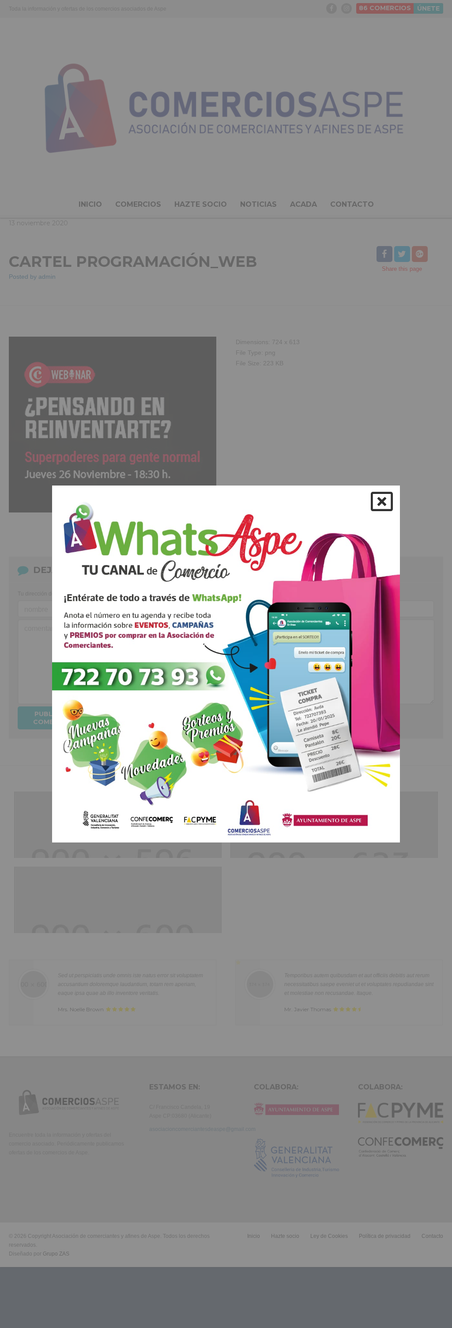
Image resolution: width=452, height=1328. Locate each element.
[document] (226, 664)
